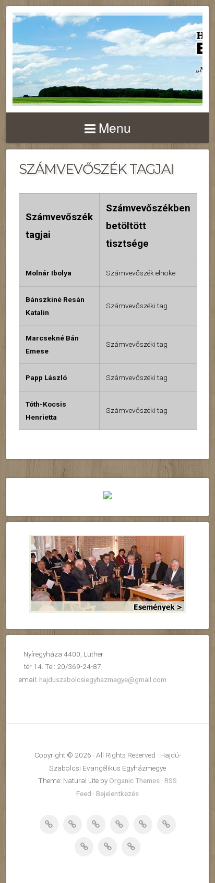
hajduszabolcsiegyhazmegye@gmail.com (102, 679)
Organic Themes (134, 780)
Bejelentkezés (117, 793)
